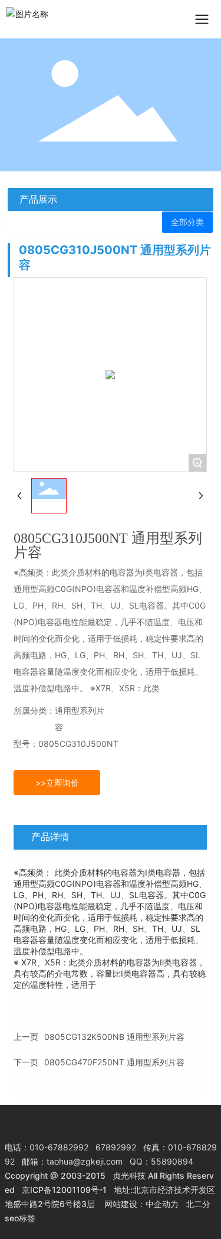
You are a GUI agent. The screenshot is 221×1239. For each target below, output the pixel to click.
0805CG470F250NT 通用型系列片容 (114, 1062)
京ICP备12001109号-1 (64, 1190)
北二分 (198, 1204)
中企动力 (162, 1204)
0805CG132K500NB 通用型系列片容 (114, 1037)
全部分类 (187, 222)
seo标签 (20, 1218)
